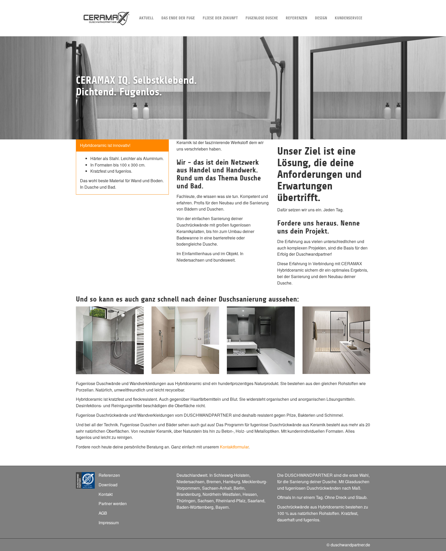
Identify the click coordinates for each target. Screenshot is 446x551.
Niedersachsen (190, 482)
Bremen (213, 482)
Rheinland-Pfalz (230, 501)
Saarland (256, 501)
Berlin (239, 488)
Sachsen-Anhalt (217, 488)
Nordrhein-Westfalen (222, 494)
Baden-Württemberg (195, 507)
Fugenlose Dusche (261, 18)
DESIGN (321, 18)
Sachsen (205, 501)
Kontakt (106, 494)
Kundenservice (348, 18)
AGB (103, 513)
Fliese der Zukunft (220, 18)
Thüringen (186, 501)
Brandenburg (189, 494)
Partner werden (113, 503)
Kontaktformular (234, 447)
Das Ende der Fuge (178, 18)
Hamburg (231, 482)
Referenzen (296, 18)
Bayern (222, 507)
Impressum (109, 522)
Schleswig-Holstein (231, 475)
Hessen (250, 494)
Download (108, 485)
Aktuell (146, 18)
